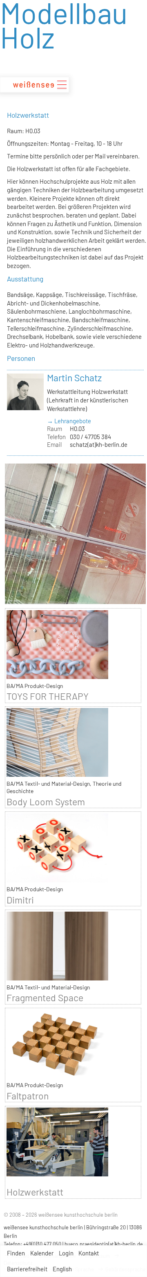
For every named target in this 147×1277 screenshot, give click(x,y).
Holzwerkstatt (35, 1192)
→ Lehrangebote (69, 420)
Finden (16, 1253)
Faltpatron (28, 1096)
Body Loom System (46, 802)
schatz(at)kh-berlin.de (98, 444)
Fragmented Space (45, 997)
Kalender (41, 1253)
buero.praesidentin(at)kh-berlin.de (104, 1244)
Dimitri (20, 900)
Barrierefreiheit (27, 1269)
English (62, 1269)
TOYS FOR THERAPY (48, 696)
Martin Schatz (74, 377)
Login (66, 1253)
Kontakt (88, 1253)
